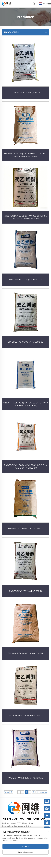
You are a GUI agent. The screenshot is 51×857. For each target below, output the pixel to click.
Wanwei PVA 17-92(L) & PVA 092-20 (25, 279)
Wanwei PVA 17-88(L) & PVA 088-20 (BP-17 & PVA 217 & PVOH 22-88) (25, 155)
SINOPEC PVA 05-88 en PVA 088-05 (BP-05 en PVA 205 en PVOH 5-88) (25, 217)
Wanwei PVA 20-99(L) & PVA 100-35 (25, 778)
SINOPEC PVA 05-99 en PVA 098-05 (25, 342)
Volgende (43, 792)
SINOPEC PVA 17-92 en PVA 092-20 (26, 591)
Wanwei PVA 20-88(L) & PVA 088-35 (25, 529)
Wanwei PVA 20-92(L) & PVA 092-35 (25, 653)
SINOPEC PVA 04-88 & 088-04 (25, 93)
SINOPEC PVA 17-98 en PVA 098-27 (26, 715)
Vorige (6, 792)
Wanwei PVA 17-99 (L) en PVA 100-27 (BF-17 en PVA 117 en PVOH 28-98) (25, 404)
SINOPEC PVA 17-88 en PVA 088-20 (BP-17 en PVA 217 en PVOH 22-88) (26, 466)
